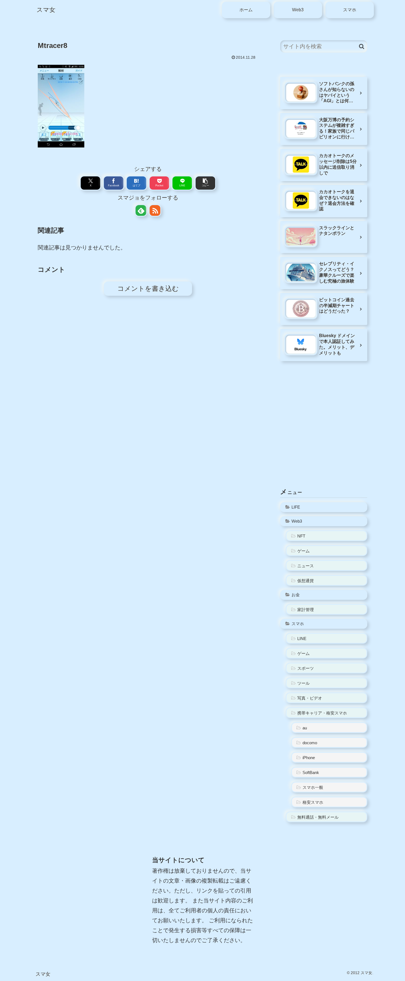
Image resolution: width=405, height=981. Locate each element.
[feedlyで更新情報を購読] (141, 210)
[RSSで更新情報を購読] (155, 210)
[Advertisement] (323, 433)
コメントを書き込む (148, 288)
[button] (205, 183)
